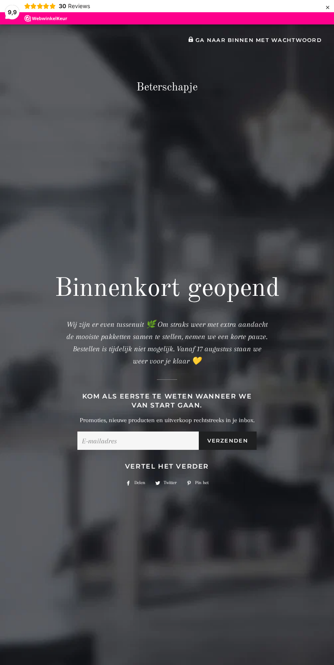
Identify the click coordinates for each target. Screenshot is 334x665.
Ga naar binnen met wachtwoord (257, 40)
